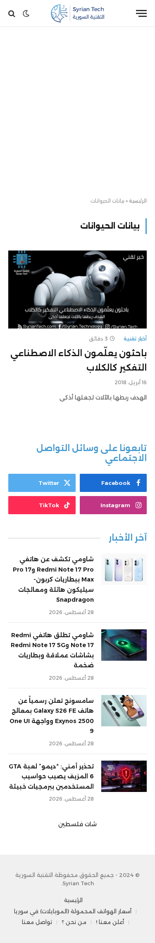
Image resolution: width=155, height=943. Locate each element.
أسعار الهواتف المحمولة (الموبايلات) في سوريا (72, 911)
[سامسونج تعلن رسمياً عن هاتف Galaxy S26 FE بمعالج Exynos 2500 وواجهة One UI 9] (124, 710)
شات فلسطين (77, 824)
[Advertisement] (77, 112)
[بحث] (12, 13)
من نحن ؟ (74, 922)
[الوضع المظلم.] (26, 13)
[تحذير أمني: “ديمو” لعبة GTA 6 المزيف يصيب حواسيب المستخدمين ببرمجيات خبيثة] (124, 776)
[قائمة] (141, 13)
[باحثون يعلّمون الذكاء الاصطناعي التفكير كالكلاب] (77, 289)
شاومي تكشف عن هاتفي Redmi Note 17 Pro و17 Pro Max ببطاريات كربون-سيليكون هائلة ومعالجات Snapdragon (53, 579)
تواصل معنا (37, 922)
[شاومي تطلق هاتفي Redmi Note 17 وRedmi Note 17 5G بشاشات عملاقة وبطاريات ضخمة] (124, 645)
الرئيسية (138, 201)
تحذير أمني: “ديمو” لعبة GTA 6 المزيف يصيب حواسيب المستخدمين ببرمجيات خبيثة (51, 776)
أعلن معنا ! (110, 922)
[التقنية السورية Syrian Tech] (77, 13)
